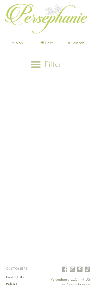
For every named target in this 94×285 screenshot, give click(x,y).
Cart (48, 43)
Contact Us (15, 277)
